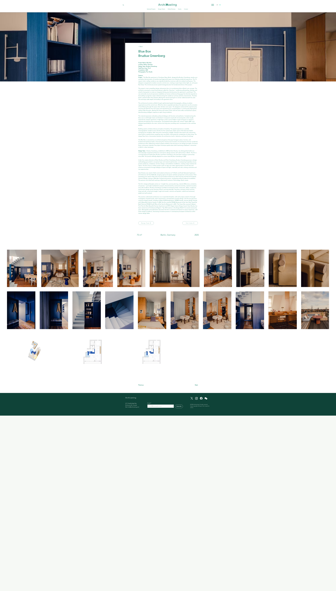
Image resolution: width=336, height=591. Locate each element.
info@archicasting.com (133, 407)
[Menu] (212, 5)
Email (149, 403)
